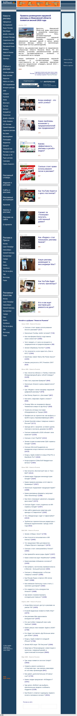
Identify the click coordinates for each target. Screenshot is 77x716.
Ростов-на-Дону (8, 271)
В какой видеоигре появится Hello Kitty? (39, 611)
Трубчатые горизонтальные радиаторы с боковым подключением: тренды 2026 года (40, 524)
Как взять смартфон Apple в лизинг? (38, 399)
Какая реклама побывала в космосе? (38, 561)
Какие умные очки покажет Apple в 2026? (40, 627)
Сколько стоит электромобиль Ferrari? (39, 548)
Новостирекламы (7, 17)
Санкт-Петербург (8, 247)
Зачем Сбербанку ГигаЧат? (35, 348)
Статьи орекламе (7, 67)
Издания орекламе (7, 184)
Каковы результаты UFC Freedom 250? (39, 362)
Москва (5, 244)
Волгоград (6, 277)
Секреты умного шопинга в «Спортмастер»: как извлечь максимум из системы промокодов (39, 668)
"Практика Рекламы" (52, 74)
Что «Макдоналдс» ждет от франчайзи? (39, 516)
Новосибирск (7, 250)
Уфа (4, 274)
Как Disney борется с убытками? (37, 395)
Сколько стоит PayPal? (33, 438)
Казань (5, 265)
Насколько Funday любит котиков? (37, 333)
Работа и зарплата (68, 65)
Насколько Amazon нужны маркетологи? (40, 384)
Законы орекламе (7, 211)
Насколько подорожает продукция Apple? (40, 488)
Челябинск (6, 268)
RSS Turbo (6, 678)
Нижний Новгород (8, 253)
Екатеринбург (7, 256)
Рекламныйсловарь (8, 176)
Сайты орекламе (6, 191)
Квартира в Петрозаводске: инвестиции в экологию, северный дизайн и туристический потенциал (40, 650)
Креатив (6, 205)
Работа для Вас (68, 62)
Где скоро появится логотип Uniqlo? (38, 660)
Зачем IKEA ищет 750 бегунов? (36, 644)
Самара (5, 259)
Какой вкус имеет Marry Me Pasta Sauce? (40, 357)
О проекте (7, 224)
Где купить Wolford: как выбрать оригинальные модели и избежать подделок (37, 687)
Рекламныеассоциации (8, 198)
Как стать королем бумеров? (35, 380)
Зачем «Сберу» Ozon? (33, 534)
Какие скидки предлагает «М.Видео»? (39, 679)
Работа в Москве (68, 59)
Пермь (5, 280)
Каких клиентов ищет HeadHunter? (37, 558)
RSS (4, 677)
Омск (4, 262)
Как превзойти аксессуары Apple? (37, 554)
